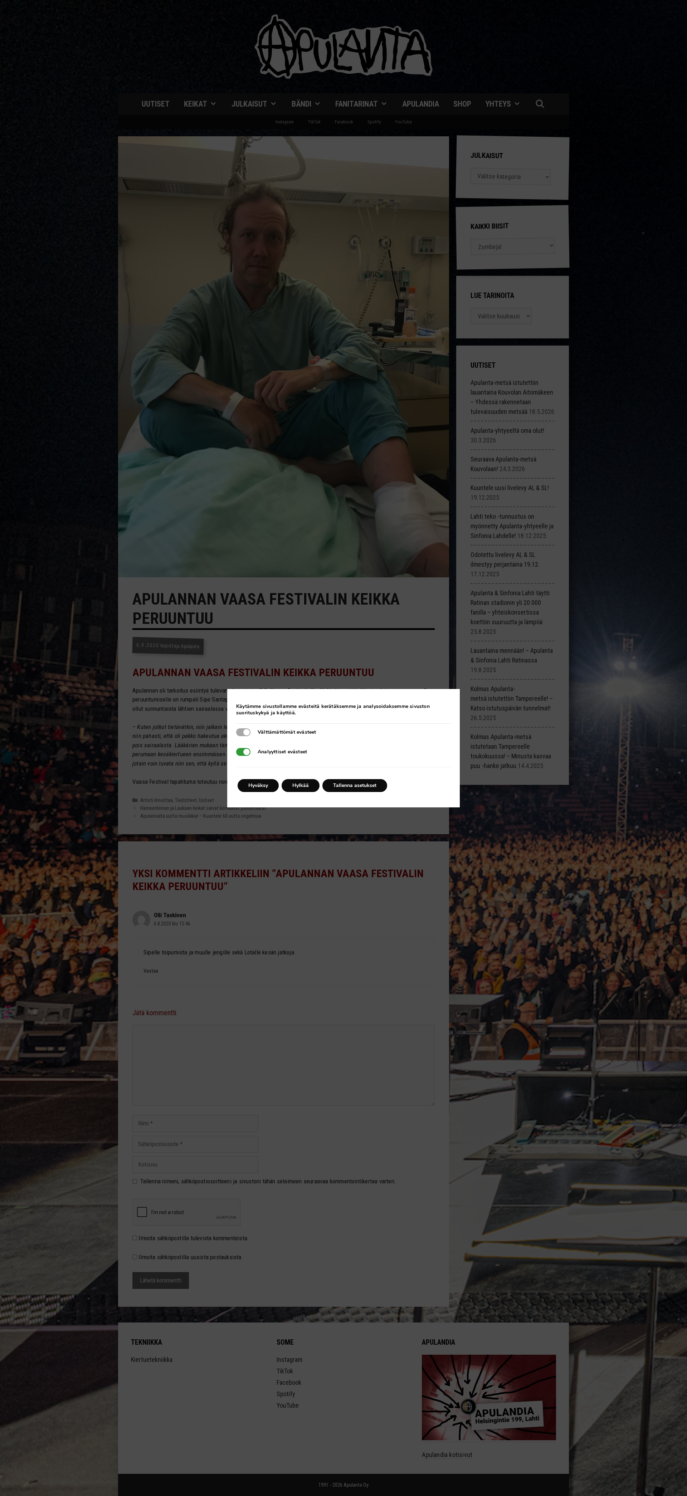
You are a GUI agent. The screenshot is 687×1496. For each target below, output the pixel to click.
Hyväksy (258, 785)
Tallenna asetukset (354, 785)
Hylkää (300, 785)
